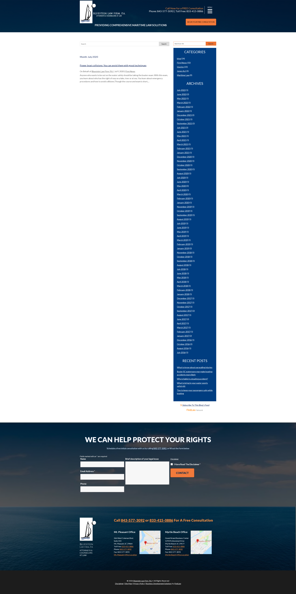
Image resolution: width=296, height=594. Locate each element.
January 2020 (183, 202)
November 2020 (184, 161)
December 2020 (184, 156)
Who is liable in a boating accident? (192, 379)
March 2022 (182, 102)
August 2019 (182, 219)
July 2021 (181, 127)
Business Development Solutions (159, 583)
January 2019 (183, 248)
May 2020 (181, 186)
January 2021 (183, 152)
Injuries (180, 67)
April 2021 (181, 140)
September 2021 (184, 123)
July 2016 (181, 352)
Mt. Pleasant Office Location (125, 555)
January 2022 (183, 111)
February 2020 (183, 198)
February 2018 (183, 290)
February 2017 (183, 331)
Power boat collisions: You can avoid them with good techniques (113, 65)
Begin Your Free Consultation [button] (200, 22)
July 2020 (181, 177)
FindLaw (177, 583)
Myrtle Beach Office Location (177, 555)
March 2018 (182, 286)
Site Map (128, 583)
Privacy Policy (139, 583)
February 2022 (183, 106)
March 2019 (182, 240)
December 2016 (184, 340)
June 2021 (181, 131)
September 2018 (184, 261)
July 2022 (181, 90)
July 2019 (181, 223)
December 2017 (184, 298)
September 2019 (184, 215)
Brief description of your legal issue (142, 459)
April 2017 (181, 323)
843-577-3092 (165, 11)
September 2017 (184, 311)
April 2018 (181, 281)
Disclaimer (174, 459)
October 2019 (183, 211)
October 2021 (183, 119)
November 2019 (184, 206)
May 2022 (181, 98)
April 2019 (181, 236)
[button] (293, 577)
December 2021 (184, 115)
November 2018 (184, 252)
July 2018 (181, 269)
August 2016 (182, 348)
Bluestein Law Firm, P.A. (102, 71)
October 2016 (183, 344)
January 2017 (183, 336)
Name (83, 459)
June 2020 (181, 181)
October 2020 (183, 165)
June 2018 (181, 273)
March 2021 (182, 144)
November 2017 (184, 302)
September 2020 (184, 169)
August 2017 (182, 315)
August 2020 (182, 173)
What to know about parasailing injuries (194, 367)
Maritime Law (183, 75)
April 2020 (181, 190)
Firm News (130, 71)
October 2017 (183, 306)
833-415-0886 (195, 11)
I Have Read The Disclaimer (187, 464)
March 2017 (182, 327)
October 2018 (183, 256)
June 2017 (181, 319)
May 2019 (181, 231)
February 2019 (183, 244)
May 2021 (181, 136)
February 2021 (183, 148)
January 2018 (183, 294)
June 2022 (181, 94)
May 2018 (181, 277)
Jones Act (181, 71)
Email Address (87, 471)
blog (179, 58)
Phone (83, 483)
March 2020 (182, 194)
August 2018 (182, 265)
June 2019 (181, 227)
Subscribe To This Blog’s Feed (195, 405)
